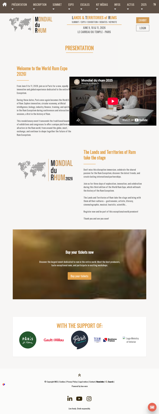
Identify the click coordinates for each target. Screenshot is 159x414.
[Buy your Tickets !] (152, 407)
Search (110, 381)
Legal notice (83, 381)
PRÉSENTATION (19, 4)
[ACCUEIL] (4, 4)
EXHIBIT (143, 20)
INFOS (117, 4)
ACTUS (130, 4)
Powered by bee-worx (79, 386)
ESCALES (85, 4)
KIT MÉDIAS (102, 4)
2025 (144, 4)
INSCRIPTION (39, 4)
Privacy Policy (72, 381)
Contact (92, 381)
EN (155, 4)
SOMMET (57, 4)
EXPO (71, 4)
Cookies (62, 381)
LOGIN (143, 28)
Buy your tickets (79, 276)
